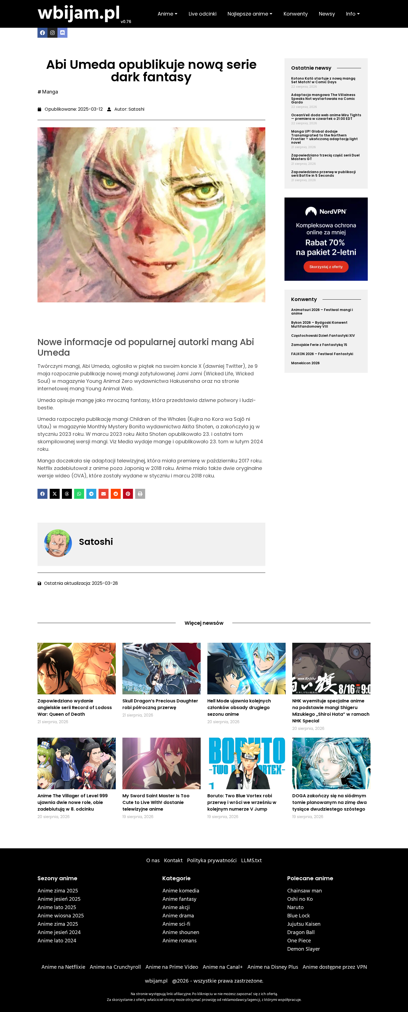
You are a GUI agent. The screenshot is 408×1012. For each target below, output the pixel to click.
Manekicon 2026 (305, 363)
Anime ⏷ (168, 13)
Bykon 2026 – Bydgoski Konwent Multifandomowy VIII (319, 324)
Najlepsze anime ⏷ (250, 13)
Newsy (327, 13)
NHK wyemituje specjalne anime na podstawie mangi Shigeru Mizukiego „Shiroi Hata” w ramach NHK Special (330, 711)
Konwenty (296, 13)
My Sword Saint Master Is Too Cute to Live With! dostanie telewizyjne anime (156, 802)
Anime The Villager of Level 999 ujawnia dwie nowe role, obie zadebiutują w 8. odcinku (72, 802)
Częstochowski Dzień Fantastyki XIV (323, 335)
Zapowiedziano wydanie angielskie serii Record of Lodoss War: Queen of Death (74, 707)
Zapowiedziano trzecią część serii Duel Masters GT (325, 157)
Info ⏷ (353, 13)
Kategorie (176, 878)
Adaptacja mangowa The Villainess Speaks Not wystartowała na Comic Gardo (323, 98)
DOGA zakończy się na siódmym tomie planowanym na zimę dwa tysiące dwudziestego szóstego (329, 802)
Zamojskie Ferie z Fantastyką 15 (319, 344)
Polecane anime (310, 878)
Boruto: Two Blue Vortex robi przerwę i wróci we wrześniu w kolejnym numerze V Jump (241, 802)
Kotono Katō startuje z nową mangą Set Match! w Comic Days (323, 80)
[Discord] (62, 33)
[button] (42, 494)
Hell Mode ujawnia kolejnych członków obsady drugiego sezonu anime (239, 707)
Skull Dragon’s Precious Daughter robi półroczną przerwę (160, 704)
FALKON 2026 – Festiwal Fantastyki (322, 353)
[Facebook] (42, 33)
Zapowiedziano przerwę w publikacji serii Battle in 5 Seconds (323, 173)
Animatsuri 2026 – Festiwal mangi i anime (322, 311)
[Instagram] (52, 33)
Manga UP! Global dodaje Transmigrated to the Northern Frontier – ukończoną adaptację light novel (324, 137)
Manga (50, 92)
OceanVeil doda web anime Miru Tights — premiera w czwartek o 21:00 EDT (326, 117)
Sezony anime (57, 878)
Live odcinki (202, 13)
